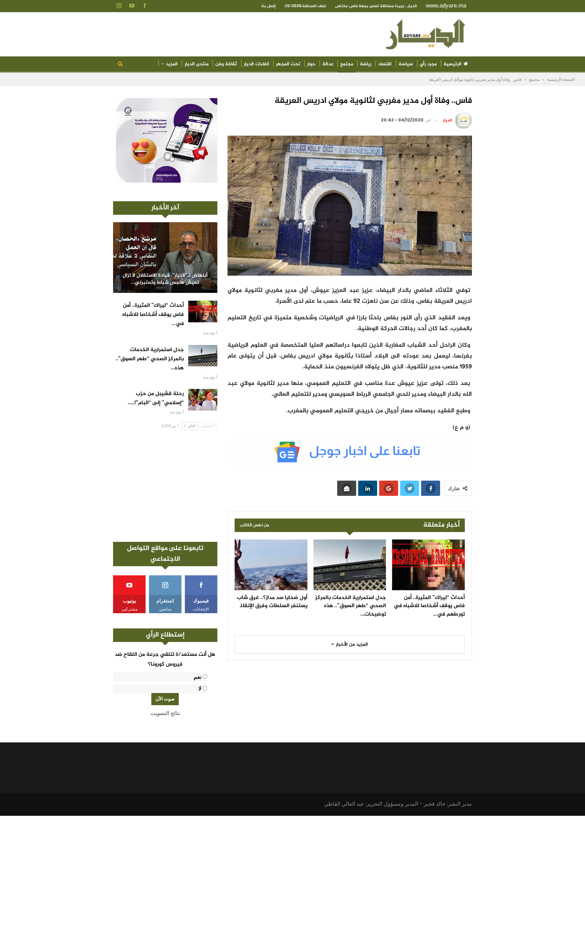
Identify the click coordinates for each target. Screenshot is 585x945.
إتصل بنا (268, 6)
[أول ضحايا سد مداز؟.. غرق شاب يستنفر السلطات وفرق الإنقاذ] (271, 564)
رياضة (365, 64)
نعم (197, 677)
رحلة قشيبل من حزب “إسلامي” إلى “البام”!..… (156, 398)
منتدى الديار (197, 64)
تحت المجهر (288, 64)
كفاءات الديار (256, 64)
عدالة (327, 64)
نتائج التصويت (165, 713)
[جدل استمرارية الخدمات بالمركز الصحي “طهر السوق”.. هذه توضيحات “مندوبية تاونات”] (349, 564)
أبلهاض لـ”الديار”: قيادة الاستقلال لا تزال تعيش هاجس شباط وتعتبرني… (165, 279)
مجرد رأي (428, 64)
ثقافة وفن (226, 64)
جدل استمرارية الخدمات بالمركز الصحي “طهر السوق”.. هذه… (149, 359)
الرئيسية (452, 64)
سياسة (405, 64)
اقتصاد (385, 64)
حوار (311, 64)
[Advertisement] (165, 486)
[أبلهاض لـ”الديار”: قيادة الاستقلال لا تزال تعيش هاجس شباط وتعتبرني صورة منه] (165, 257)
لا (199, 688)
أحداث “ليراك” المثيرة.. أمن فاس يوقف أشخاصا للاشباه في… (153, 314)
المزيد (172, 64)
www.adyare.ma (446, 5)
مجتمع (346, 64)
